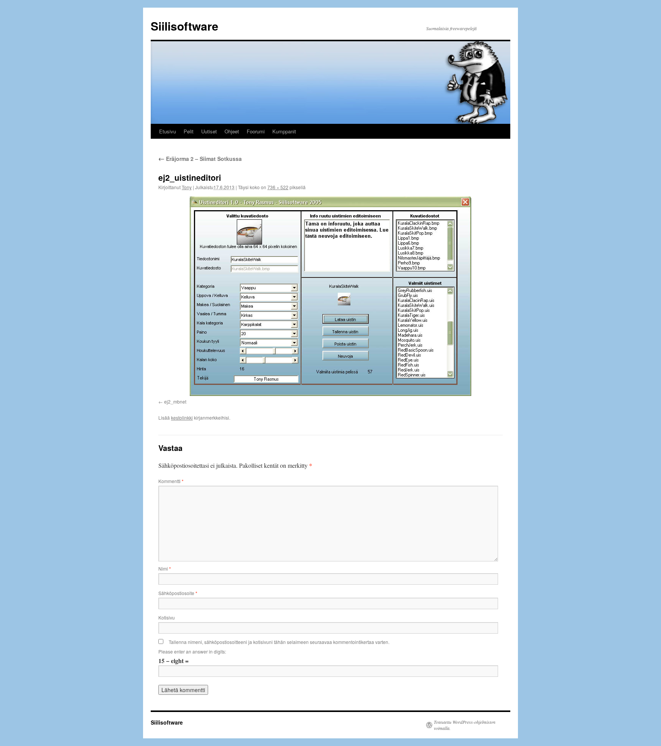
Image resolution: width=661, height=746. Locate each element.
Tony (187, 187)
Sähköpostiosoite (177, 593)
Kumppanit (284, 131)
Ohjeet (232, 131)
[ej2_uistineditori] (330, 296)
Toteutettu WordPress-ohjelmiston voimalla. (464, 725)
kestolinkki (182, 417)
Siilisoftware (184, 26)
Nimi (164, 568)
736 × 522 (277, 187)
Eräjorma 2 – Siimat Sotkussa (200, 158)
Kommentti (171, 481)
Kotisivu (166, 617)
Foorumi (256, 131)
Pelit (189, 131)
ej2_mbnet (175, 401)
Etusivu (167, 131)
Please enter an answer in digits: (192, 651)
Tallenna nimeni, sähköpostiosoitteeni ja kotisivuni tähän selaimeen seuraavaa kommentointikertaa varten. (279, 642)
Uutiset (209, 131)
